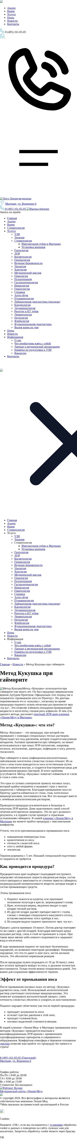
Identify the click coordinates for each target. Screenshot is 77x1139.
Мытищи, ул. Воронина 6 (20, 203)
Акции (11, 7)
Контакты (13, 24)
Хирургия (20, 269)
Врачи (11, 11)
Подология (21, 317)
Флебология (21, 320)
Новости (12, 20)
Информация (15, 337)
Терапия (19, 237)
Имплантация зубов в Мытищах (41, 243)
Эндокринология (24, 308)
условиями (56, 1124)
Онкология (21, 276)
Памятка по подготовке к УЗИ (33, 349)
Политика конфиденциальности (17, 1069)
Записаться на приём (16, 37)
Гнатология (21, 250)
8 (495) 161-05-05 (15, 208)
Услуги (11, 14)
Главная (12, 218)
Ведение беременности (28, 263)
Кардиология (22, 304)
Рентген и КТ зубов (26, 311)
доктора (5, 1043)
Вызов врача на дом (26, 327)
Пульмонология (24, 298)
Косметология (23, 256)
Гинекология (22, 259)
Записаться (6, 40)
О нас (17, 340)
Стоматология (16, 227)
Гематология (22, 288)
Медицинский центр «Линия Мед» (21, 1091)
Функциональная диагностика (33, 324)
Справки (19, 292)
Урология (20, 266)
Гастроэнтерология (26, 282)
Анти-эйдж (21, 295)
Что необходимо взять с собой (32, 343)
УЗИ (17, 234)
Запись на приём (10, 212)
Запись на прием (9, 1054)
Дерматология (23, 314)
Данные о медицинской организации (37, 346)
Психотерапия (23, 279)
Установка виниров (33, 247)
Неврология (21, 285)
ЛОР (17, 253)
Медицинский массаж (27, 272)
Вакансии (20, 353)
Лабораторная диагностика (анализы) (37, 301)
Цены (10, 17)
